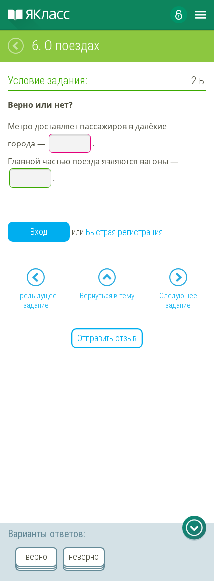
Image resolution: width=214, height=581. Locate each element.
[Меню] (200, 15)
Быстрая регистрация (124, 232)
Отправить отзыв (107, 338)
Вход (39, 231)
